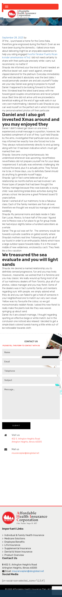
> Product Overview (13, 555)
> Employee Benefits (13, 541)
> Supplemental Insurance (16, 548)
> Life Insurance (11, 545)
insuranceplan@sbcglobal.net (25, 453)
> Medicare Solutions (13, 538)
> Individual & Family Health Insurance (23, 535)
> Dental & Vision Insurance (17, 551)
